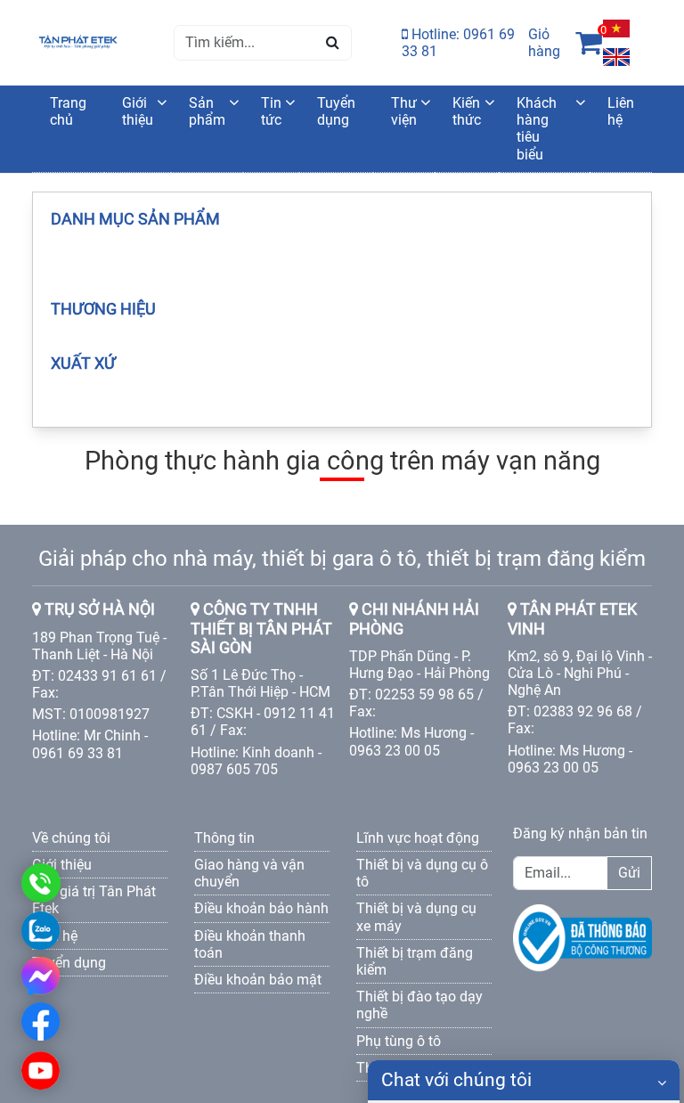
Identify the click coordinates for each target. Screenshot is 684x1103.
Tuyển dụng (336, 111)
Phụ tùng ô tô (398, 1041)
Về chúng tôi (71, 837)
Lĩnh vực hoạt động (417, 837)
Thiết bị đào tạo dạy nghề (419, 1005)
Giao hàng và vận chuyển (249, 873)
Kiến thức (466, 111)
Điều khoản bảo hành (261, 908)
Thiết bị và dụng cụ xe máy (416, 917)
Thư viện (404, 111)
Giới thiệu (137, 111)
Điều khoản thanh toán (249, 944)
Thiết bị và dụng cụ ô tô (422, 873)
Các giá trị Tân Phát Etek (94, 900)
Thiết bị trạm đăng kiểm (414, 961)
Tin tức (271, 111)
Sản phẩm (207, 111)
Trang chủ (68, 111)
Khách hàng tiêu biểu (537, 128)
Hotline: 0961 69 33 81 (458, 43)
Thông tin (224, 837)
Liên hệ (620, 111)
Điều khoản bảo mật (258, 979)
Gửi (629, 872)
